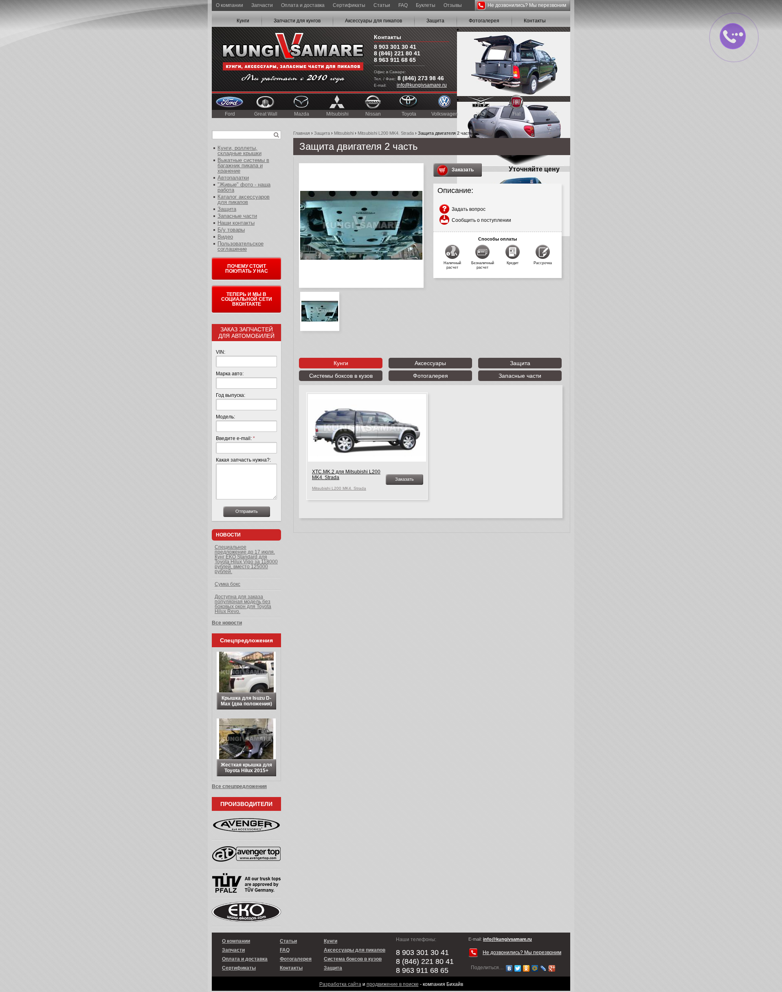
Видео (225, 236)
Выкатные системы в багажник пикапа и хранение (243, 165)
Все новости (227, 623)
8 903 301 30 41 (395, 47)
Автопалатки (233, 177)
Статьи (381, 5)
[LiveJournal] (543, 968)
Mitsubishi (337, 114)
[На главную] (293, 59)
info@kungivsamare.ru (422, 85)
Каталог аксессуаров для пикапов (243, 199)
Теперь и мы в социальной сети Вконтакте (246, 299)
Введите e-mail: (235, 438)
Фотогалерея (484, 21)
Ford (230, 114)
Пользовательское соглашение (240, 246)
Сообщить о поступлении (481, 220)
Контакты (535, 21)
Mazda (301, 114)
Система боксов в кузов (353, 959)
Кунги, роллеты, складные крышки (239, 150)
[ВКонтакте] (509, 968)
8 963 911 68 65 (395, 60)
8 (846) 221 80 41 (397, 53)
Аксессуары (430, 363)
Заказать (463, 170)
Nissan (373, 114)
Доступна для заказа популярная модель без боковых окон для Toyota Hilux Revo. (243, 604)
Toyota (409, 114)
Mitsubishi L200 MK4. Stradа (386, 133)
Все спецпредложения (239, 786)
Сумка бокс (227, 584)
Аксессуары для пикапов (373, 21)
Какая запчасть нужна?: (243, 460)
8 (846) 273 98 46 (421, 78)
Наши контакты (236, 223)
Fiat (516, 114)
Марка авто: (230, 373)
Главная (301, 133)
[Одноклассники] (526, 968)
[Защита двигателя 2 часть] (361, 225)
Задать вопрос (468, 209)
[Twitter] (518, 968)
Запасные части (520, 375)
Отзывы (453, 5)
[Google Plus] (552, 968)
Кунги (243, 21)
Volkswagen (444, 114)
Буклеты (425, 5)
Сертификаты (349, 5)
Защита (435, 21)
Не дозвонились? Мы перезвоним (527, 5)
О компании (229, 5)
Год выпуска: (230, 395)
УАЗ (480, 114)
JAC (552, 114)
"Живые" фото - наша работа (243, 187)
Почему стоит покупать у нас (246, 268)
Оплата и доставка (303, 5)
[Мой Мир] (535, 968)
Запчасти (262, 5)
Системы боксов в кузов (341, 375)
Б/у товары (231, 229)
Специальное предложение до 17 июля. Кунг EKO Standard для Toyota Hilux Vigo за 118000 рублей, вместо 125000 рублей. (246, 559)
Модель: (225, 416)
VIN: (220, 352)
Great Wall (265, 114)
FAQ (403, 5)
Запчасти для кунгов (297, 21)
